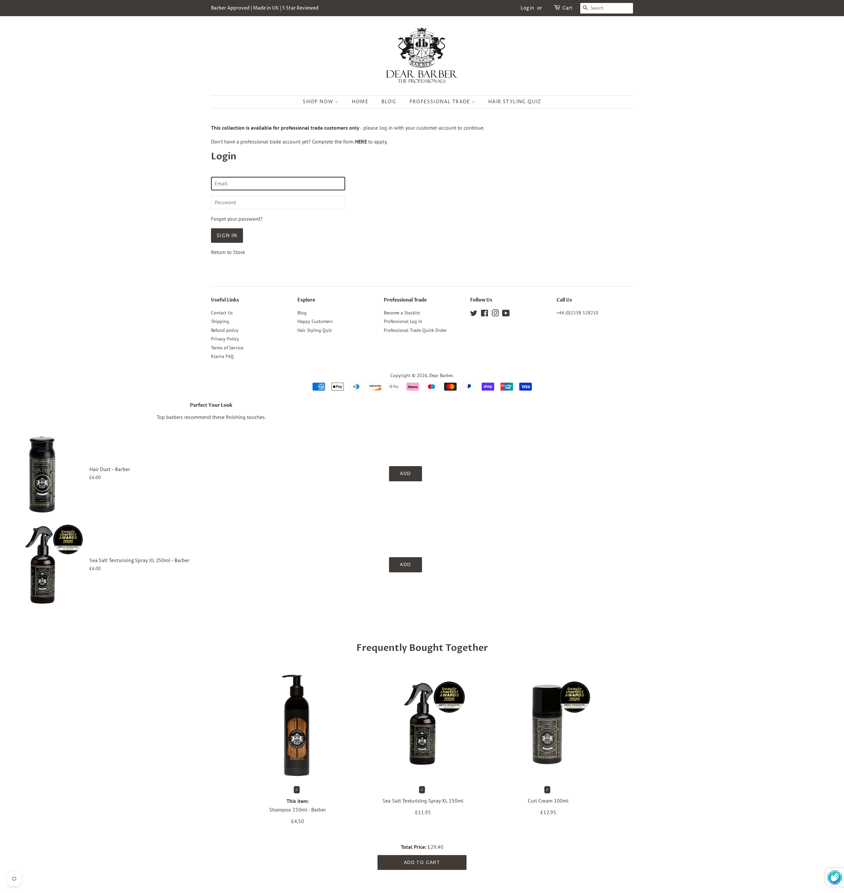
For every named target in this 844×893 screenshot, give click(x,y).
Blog (389, 102)
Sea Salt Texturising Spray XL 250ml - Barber (139, 561)
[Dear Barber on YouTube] (506, 314)
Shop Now (319, 102)
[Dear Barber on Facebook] (484, 314)
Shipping (220, 321)
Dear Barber (441, 375)
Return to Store (228, 252)
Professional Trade (440, 102)
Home (360, 102)
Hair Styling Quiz (514, 102)
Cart (567, 8)
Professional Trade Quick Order (415, 330)
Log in (527, 8)
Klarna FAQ (222, 356)
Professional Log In (403, 321)
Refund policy (224, 330)
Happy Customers (315, 321)
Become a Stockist (402, 313)
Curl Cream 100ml (548, 800)
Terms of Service (227, 348)
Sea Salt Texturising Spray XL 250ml (423, 800)
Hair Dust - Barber (109, 470)
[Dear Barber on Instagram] (495, 314)
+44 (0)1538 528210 (577, 313)
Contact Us (222, 313)
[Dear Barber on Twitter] (473, 314)
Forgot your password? (236, 218)
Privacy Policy (225, 339)
